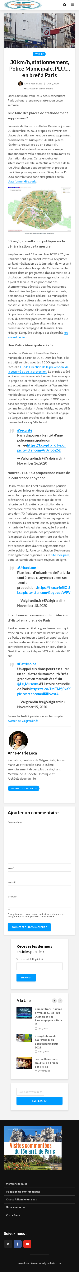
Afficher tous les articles (24, 788)
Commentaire (15, 822)
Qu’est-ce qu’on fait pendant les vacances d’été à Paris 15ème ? (48, 1012)
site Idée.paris (60, 555)
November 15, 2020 (32, 707)
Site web (12, 897)
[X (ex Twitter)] (8, 1244)
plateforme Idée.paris (22, 181)
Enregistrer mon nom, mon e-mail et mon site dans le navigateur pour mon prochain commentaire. (36, 915)
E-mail (12, 882)
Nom (11, 868)
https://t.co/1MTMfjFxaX (50, 689)
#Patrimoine (26, 664)
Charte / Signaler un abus (21, 1199)
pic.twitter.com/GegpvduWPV (47, 592)
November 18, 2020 (32, 605)
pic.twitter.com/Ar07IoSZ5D (39, 450)
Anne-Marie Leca (33, 83)
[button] (8, 12)
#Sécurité (24, 430)
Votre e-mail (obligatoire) (29, 959)
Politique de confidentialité (23, 1191)
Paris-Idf (39, 54)
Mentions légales (16, 1183)
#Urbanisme (26, 567)
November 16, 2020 (32, 463)
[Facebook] (18, 1244)
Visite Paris (13, 1215)
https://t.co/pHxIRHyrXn (46, 445)
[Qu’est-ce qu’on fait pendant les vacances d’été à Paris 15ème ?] (24, 1010)
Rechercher (39, 1100)
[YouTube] (27, 1244)
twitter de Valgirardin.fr (23, 721)
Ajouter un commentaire (40, 88)
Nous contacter (15, 1207)
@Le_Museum (28, 684)
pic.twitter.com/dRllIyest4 (37, 694)
